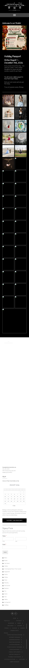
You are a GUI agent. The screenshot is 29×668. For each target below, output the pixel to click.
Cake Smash (7, 563)
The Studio (22, 659)
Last (16, 541)
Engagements (7, 571)
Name (4, 536)
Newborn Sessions (14, 639)
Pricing (6, 633)
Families (6, 574)
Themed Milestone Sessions (14, 635)
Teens (5, 596)
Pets (5, 591)
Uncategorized (7, 602)
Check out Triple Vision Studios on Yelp (10, 481)
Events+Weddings (14, 649)
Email (4, 544)
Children (6, 566)
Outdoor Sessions (14, 644)
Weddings (6, 605)
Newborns (6, 588)
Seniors (5, 594)
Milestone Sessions (14, 642)
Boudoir (5, 560)
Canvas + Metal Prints (14, 652)
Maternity (6, 583)
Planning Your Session (14, 657)
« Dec (14, 505)
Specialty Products (14, 654)
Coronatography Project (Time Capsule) (12, 569)
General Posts (14, 630)
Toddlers (6, 599)
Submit (5, 552)
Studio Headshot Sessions (14, 647)
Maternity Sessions (14, 637)
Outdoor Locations (9, 659)
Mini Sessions (7, 585)
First (3, 541)
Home (14, 618)
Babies (5, 558)
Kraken (5, 580)
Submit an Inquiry (14, 662)
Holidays (6, 577)
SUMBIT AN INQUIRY (14, 520)
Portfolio (7, 620)
